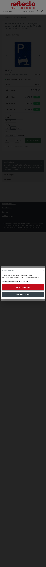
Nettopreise (23, 294)
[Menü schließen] (43, 270)
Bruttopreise (23, 287)
